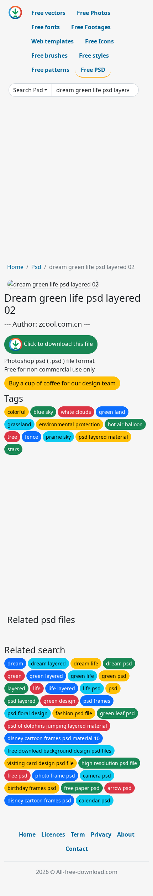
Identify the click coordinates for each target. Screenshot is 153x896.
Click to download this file (57, 344)
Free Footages (91, 27)
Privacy (101, 834)
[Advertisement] (76, 182)
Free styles (94, 55)
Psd (36, 267)
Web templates (52, 41)
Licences (53, 834)
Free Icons (99, 41)
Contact (76, 849)
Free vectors (48, 13)
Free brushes (49, 55)
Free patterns (50, 70)
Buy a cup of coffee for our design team (62, 383)
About (125, 834)
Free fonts (45, 27)
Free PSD (93, 70)
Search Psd (28, 90)
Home (15, 267)
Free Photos (93, 13)
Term (78, 834)
